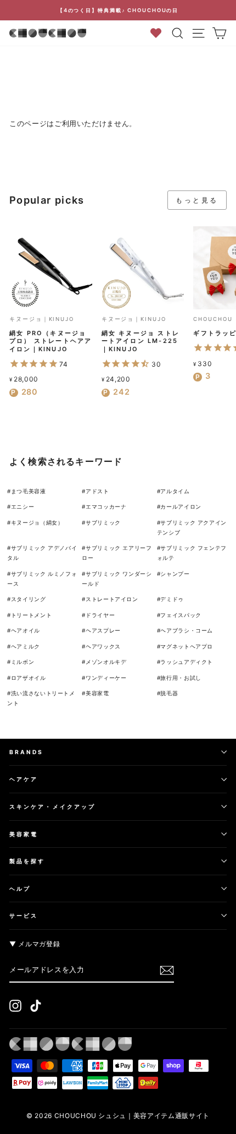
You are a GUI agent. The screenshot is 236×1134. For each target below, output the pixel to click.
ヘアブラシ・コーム (186, 630)
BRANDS (26, 752)
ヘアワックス (103, 646)
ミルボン (23, 661)
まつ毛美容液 (28, 491)
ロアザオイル (28, 677)
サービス (23, 915)
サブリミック (103, 522)
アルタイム (174, 491)
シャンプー (174, 573)
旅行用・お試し (180, 677)
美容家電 (97, 693)
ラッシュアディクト (186, 661)
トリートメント (31, 615)
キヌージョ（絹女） (37, 522)
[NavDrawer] (198, 33)
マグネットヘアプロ (186, 646)
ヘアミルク (25, 646)
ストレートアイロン (112, 599)
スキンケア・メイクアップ (52, 806)
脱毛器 (169, 693)
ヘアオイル (25, 630)
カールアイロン (180, 506)
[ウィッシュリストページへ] (159, 33)
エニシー (23, 506)
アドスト (97, 491)
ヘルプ (20, 888)
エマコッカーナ (106, 506)
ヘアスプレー (103, 630)
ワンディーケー (106, 677)
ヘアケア (23, 779)
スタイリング (28, 599)
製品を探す (27, 861)
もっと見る (197, 200)
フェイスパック (180, 615)
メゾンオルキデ (106, 661)
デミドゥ (172, 599)
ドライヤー (100, 615)
